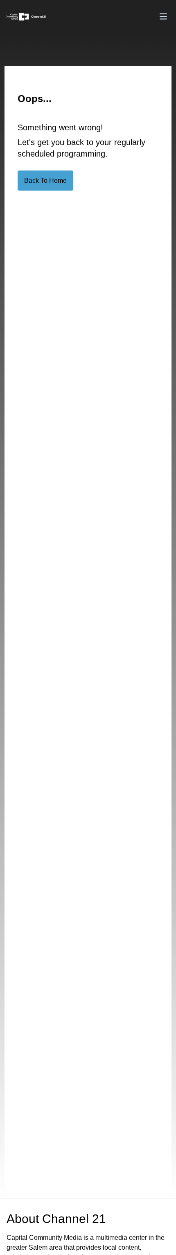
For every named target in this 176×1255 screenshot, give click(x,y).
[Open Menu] (163, 16)
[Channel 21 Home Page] (29, 16)
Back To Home (45, 180)
